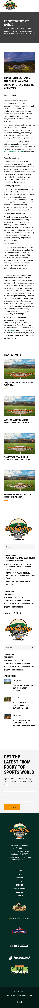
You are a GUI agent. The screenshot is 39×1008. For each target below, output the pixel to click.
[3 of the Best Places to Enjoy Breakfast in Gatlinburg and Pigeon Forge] (7, 716)
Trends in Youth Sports (13, 607)
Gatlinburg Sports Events (14, 597)
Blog (12, 28)
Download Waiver (19, 888)
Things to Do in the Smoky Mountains (19, 604)
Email (6, 795)
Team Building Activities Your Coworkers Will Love (17, 495)
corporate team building (13, 152)
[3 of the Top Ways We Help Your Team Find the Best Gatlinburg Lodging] (7, 699)
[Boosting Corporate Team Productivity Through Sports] (19, 406)
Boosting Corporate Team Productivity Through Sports (18, 421)
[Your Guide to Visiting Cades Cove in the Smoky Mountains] (7, 681)
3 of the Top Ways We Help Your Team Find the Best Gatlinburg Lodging (18, 566)
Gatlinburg (8, 594)
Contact (19, 896)
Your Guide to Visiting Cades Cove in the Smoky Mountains (23, 688)
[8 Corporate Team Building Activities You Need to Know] (19, 443)
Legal (19, 1002)
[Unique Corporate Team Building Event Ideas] (19, 369)
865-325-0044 (21, 848)
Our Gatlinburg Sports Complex (17, 29)
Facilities (19, 881)
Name (6, 785)
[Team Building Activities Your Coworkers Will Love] (19, 480)
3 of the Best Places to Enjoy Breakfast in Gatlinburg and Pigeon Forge (20, 575)
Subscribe (12, 807)
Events (19, 874)
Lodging (19, 878)
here (13, 330)
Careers (19, 892)
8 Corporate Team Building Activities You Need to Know (17, 458)
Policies (19, 885)
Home (6, 28)
